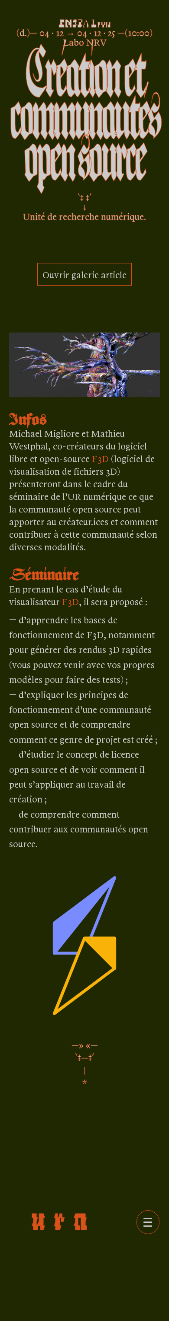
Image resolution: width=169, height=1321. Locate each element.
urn (63, 1217)
